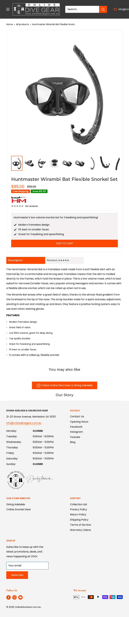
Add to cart (64, 243)
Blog (72, 442)
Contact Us (77, 416)
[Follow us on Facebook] (8, 597)
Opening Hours (79, 422)
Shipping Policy (79, 520)
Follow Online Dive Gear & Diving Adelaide (67, 385)
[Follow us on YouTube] (20, 597)
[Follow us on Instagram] (14, 597)
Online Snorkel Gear (18, 509)
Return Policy (78, 514)
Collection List (78, 504)
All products (22, 24)
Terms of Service (80, 525)
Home (9, 24)
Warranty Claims (80, 530)
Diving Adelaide (15, 504)
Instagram (76, 432)
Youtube (75, 437)
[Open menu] (7, 9)
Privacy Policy (78, 509)
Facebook (76, 427)
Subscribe (17, 575)
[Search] (103, 9)
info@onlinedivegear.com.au (23, 423)
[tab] (25, 260)
